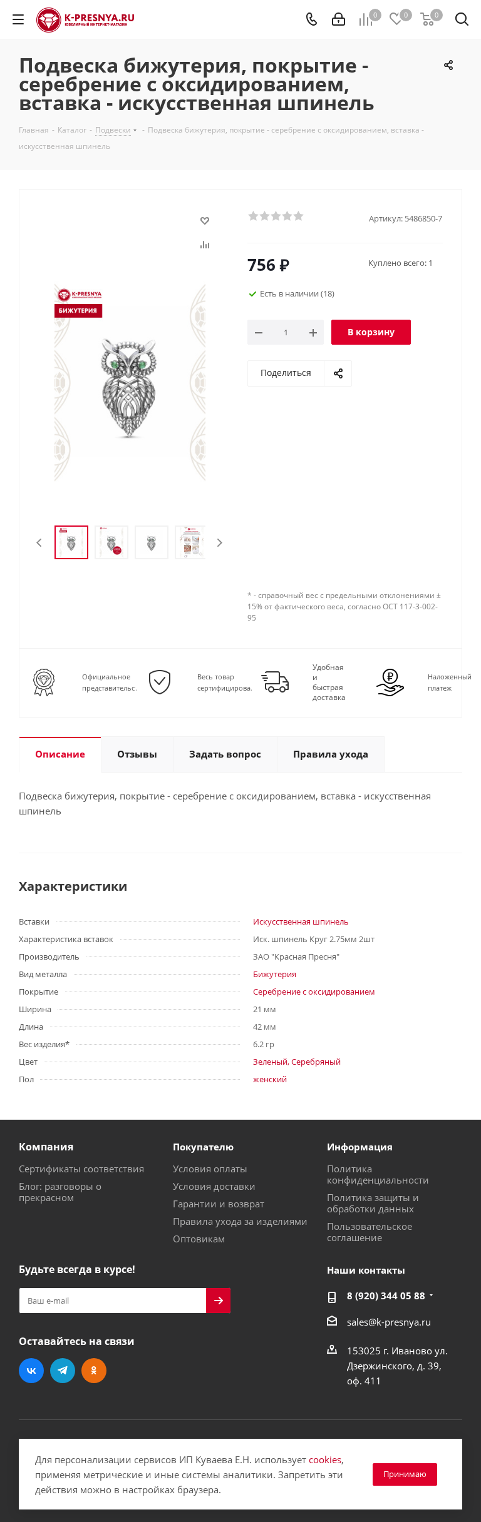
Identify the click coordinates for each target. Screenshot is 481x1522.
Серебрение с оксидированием (314, 991)
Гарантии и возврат (218, 1203)
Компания (46, 1147)
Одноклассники (93, 1370)
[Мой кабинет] (338, 19)
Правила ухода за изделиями (240, 1221)
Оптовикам (199, 1238)
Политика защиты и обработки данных (373, 1203)
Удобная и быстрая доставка (329, 682)
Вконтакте (31, 1370)
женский (270, 1079)
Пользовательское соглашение (369, 1232)
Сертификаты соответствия (81, 1168)
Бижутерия (274, 974)
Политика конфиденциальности (378, 1174)
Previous (40, 543)
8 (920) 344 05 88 (386, 1295)
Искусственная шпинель (301, 921)
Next (219, 543)
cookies (325, 1459)
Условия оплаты (210, 1168)
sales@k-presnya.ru (389, 1322)
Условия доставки (214, 1186)
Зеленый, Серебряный (297, 1061)
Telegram (62, 1370)
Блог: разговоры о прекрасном (60, 1192)
